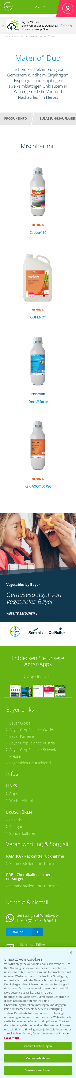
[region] (38, 1012)
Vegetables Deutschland (30, 762)
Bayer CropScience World (31, 729)
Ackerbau (17, 819)
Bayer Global (20, 723)
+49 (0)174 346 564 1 (38, 920)
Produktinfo (15, 118)
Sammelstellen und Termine (33, 863)
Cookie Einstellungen (38, 1046)
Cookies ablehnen (38, 1058)
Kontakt (18, 932)
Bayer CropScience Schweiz (33, 749)
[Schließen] (3, 25)
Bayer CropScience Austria (32, 742)
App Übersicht (39, 676)
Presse (15, 756)
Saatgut (15, 826)
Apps (13, 793)
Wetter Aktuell (21, 800)
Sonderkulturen (23, 833)
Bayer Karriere (21, 736)
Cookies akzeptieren (38, 1070)
